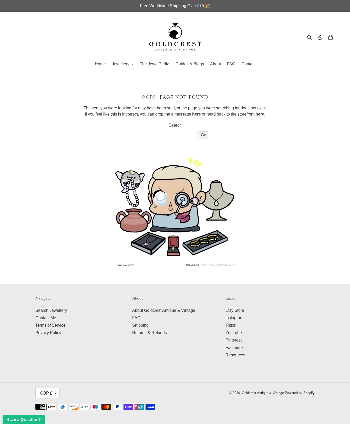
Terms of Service (50, 325)
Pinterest (233, 340)
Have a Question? (23, 419)
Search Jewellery (51, 310)
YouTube (233, 332)
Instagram (234, 318)
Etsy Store (234, 310)
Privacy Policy (48, 332)
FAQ (136, 318)
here (196, 114)
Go (203, 135)
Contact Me (45, 318)
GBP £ (46, 393)
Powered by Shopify (300, 393)
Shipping (140, 325)
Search (175, 125)
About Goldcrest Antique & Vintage (163, 310)
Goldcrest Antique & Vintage (263, 393)
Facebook (234, 347)
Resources (235, 355)
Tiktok (230, 325)
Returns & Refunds (149, 332)
